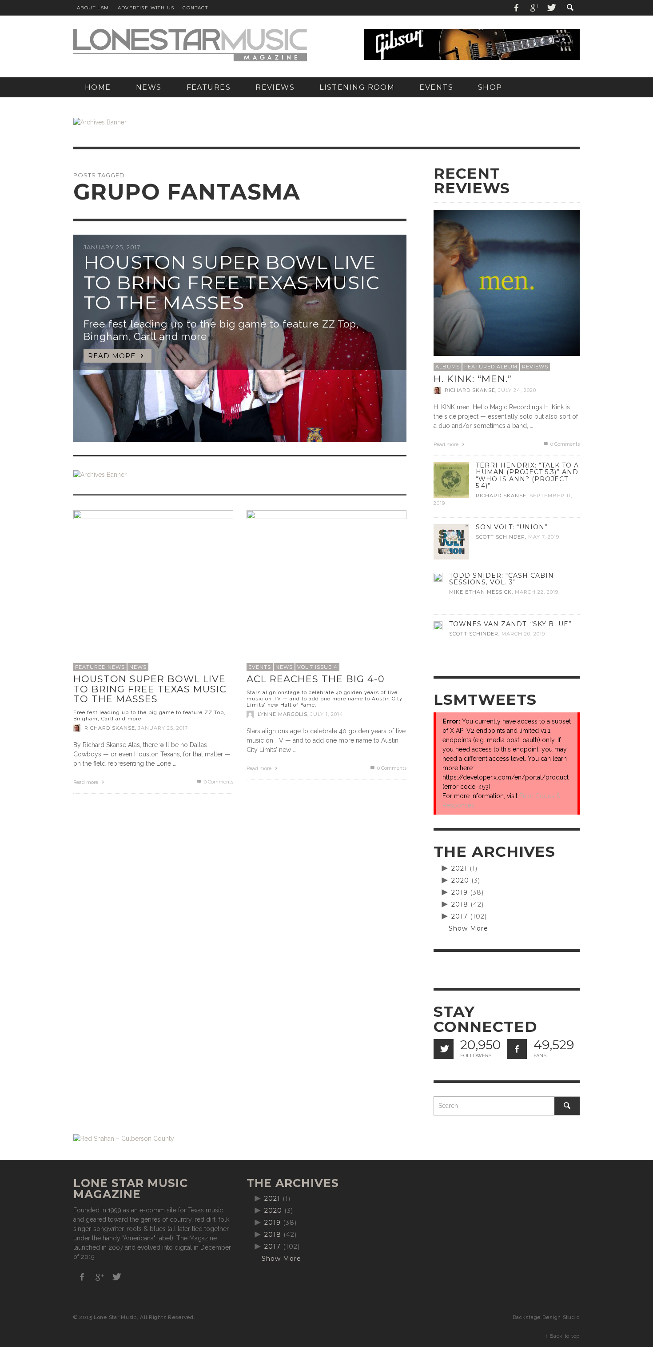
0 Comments (218, 782)
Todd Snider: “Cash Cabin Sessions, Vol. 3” (501, 579)
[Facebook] (516, 8)
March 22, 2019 (536, 592)
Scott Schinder (500, 537)
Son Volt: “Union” (512, 527)
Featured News (100, 667)
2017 (459, 916)
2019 (459, 892)
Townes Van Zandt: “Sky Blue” (510, 624)
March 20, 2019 (523, 634)
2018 (459, 904)
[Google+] (534, 8)
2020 (460, 880)
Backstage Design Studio (546, 1317)
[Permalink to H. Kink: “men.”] (507, 282)
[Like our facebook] (517, 1049)
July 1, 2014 (327, 714)
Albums (447, 367)
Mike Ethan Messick (480, 592)
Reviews (535, 367)
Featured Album (491, 367)
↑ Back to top (562, 1336)
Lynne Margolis (282, 714)
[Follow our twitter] (444, 1049)
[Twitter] (550, 8)
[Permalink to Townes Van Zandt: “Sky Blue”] (438, 625)
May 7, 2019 (543, 537)
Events (259, 667)
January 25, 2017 (163, 728)
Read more (86, 782)
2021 (459, 868)
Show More (468, 928)
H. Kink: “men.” (473, 378)
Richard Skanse (109, 728)
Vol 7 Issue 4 (317, 667)
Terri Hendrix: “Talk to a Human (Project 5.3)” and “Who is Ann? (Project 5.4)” (527, 475)
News (138, 667)
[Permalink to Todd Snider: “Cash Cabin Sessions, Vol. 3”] (438, 576)
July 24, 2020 (517, 390)
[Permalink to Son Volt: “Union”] (451, 541)
